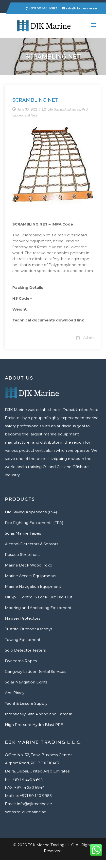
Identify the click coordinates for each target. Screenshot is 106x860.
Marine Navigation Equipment (33, 586)
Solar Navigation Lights (26, 682)
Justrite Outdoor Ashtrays (28, 629)
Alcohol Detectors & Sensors (31, 544)
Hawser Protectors (22, 618)
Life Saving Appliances (64, 109)
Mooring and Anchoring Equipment (38, 607)
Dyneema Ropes (21, 660)
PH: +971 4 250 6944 (24, 779)
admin (88, 337)
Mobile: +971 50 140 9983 (28, 795)
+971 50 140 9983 (42, 8)
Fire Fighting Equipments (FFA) (34, 522)
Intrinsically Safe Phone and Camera (38, 714)
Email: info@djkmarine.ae (28, 803)
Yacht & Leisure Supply (26, 703)
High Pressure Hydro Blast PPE (34, 724)
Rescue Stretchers (22, 554)
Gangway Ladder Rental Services (35, 671)
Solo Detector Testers (25, 650)
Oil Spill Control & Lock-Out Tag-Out (38, 597)
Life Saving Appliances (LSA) (31, 512)
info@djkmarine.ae (81, 8)
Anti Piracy (14, 692)
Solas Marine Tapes (23, 533)
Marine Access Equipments (30, 575)
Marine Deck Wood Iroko (28, 565)
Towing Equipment (22, 639)
